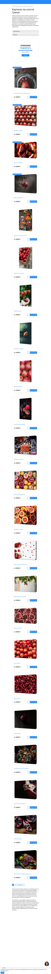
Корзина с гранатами (19, 273)
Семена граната (17, 311)
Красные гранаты (18, 386)
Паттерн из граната (18, 130)
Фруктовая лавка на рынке (20, 235)
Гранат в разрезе (18, 628)
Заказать (25, 55)
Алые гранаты (17, 663)
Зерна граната (17, 698)
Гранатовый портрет (18, 348)
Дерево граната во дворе (20, 596)
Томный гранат (17, 733)
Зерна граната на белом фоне (21, 564)
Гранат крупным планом (19, 803)
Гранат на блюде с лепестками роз (22, 93)
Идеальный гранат (18, 162)
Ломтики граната (18, 838)
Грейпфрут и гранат (18, 529)
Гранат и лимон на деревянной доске (22, 874)
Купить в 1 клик (33, 134)
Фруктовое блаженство (19, 494)
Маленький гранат (18, 197)
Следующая (20, 884)
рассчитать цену (28, 97)
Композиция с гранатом (19, 424)
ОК (2, 972)
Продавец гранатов (18, 459)
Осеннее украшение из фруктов (21, 768)
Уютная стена (20, 0)
